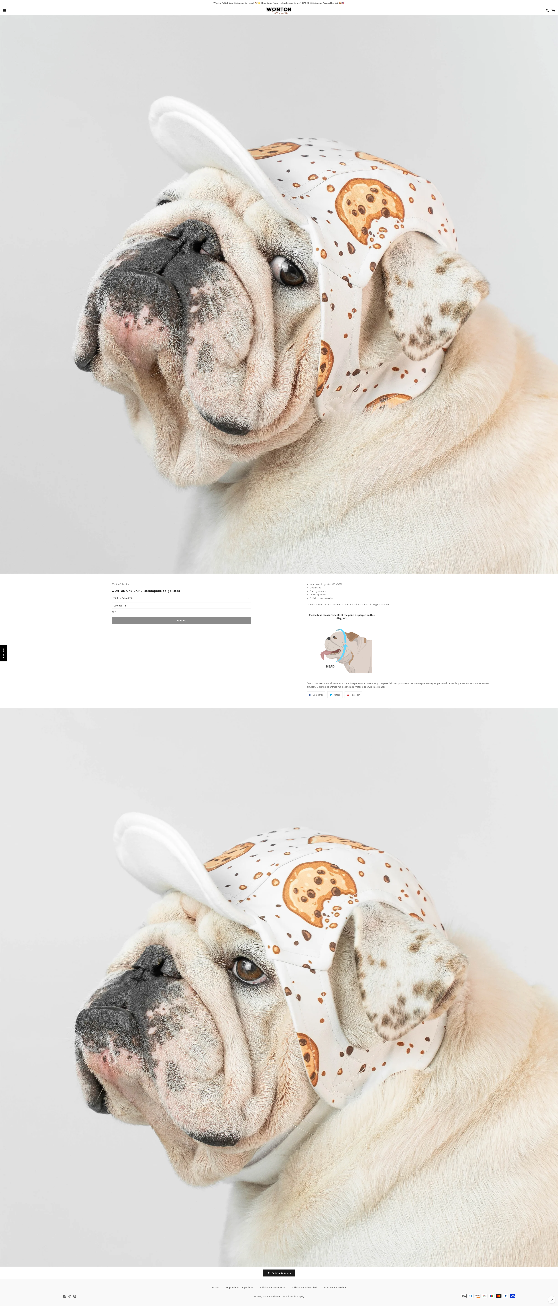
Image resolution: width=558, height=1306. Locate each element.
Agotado (181, 620)
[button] (3, 653)
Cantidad (117, 605)
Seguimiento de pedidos (239, 1287)
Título (116, 598)
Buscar (215, 1287)
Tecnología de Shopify (293, 1296)
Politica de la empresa (272, 1287)
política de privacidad (304, 1287)
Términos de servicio (335, 1287)
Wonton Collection (272, 1296)
